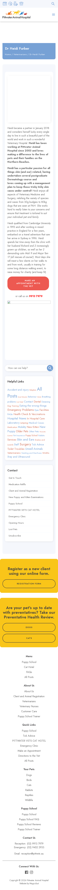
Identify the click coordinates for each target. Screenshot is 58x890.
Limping (24, 423)
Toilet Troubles (15, 449)
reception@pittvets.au (32, 853)
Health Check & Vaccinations (29, 414)
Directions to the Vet (29, 756)
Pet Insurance (19, 435)
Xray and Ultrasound (18, 457)
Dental (37, 401)
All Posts (29, 677)
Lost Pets (13, 529)
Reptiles (29, 795)
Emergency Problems (20, 410)
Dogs (29, 775)
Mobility (22, 427)
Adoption (32, 390)
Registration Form (29, 583)
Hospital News (16, 418)
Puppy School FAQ (29, 819)
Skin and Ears (25, 439)
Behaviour (32, 396)
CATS (29, 638)
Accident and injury (18, 390)
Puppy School (32, 435)
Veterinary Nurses (29, 706)
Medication (12, 427)
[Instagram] (31, 872)
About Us (29, 691)
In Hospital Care (36, 418)
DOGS (29, 627)
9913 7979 (36, 296)
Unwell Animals (34, 449)
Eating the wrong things (33, 406)
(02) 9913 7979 (35, 843)
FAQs (10, 414)
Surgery (25, 444)
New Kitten (33, 427)
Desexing (46, 401)
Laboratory (13, 423)
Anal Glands (22, 397)
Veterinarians (20, 54)
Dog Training (13, 405)
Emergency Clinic (17, 516)
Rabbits (41, 435)
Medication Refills (17, 484)
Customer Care (29, 711)
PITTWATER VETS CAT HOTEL (24, 510)
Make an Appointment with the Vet (28, 283)
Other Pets (34, 431)
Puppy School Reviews (29, 824)
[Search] (50, 368)
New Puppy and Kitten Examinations (26, 497)
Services (11, 439)
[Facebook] (26, 872)
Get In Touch (15, 478)
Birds (39, 397)
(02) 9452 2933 (35, 847)
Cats (29, 785)
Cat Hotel (20, 402)
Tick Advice (38, 444)
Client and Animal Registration (23, 490)
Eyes (37, 410)
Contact (28, 402)
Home (8, 54)
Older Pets (22, 431)
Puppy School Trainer (29, 716)
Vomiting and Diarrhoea (31, 453)
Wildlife (45, 452)
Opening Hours (16, 523)
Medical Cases (36, 423)
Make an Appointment (29, 751)
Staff (16, 444)
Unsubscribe (15, 535)
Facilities (44, 410)
